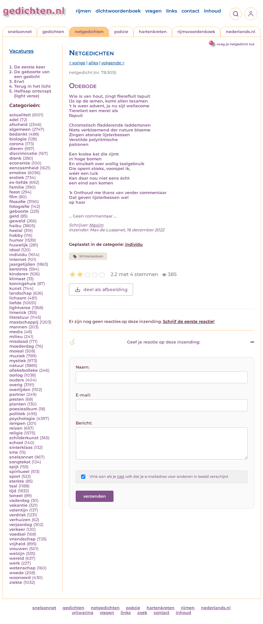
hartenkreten (153, 31)
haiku (15, 225)
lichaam (17, 298)
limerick (17, 312)
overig (15, 384)
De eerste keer (29, 67)
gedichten (53, 31)
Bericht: (84, 423)
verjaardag (20, 524)
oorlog (16, 375)
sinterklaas (21, 447)
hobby (16, 235)
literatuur (19, 317)
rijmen (83, 11)
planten (17, 404)
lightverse (19, 307)
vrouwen (18, 548)
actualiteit (20, 114)
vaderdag (19, 500)
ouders (16, 380)
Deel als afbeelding (105, 289)
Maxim (96, 225)
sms (13, 452)
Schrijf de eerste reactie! (189, 321)
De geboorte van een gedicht (32, 74)
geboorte (19, 211)
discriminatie (23, 153)
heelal (15, 230)
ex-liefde (18, 182)
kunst (15, 288)
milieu (16, 336)
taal (13, 486)
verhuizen (19, 519)
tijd (12, 490)
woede (16, 572)
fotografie (19, 206)
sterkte (16, 481)
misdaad (18, 341)
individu (18, 254)
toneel (16, 495)
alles (93, 62)
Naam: (82, 367)
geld (14, 216)
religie (16, 433)
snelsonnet (20, 31)
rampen (17, 423)
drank (15, 158)
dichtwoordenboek (118, 11)
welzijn (17, 553)
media (16, 331)
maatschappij (23, 322)
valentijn (18, 510)
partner (17, 394)
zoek (142, 612)
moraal (16, 351)
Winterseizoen (91, 256)
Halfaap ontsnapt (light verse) (32, 93)
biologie (18, 139)
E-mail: (83, 395)
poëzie (121, 31)
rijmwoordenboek (196, 31)
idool (14, 249)
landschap (20, 293)
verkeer (17, 529)
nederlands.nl (240, 31)
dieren (16, 148)
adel (14, 119)
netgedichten (89, 31)
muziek (17, 355)
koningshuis (22, 283)
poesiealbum (23, 408)
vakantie (18, 505)
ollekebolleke (23, 370)
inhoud (212, 11)
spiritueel (19, 471)
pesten (16, 399)
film (13, 196)
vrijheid (17, 543)
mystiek (17, 360)
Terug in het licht (32, 86)
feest (14, 192)
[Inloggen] (250, 13)
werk (14, 563)
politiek (17, 413)
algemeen (20, 129)
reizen (15, 428)
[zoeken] (236, 14)
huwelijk (18, 245)
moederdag (21, 346)
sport (14, 476)
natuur (16, 365)
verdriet (17, 515)
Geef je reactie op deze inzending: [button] (163, 342)
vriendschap (22, 539)
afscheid (18, 124)
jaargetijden (22, 264)
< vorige (77, 62)
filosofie (17, 201)
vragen (153, 11)
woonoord (20, 577)
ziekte (15, 582)
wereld (16, 558)
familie (16, 187)
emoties (17, 172)
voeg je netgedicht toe (235, 44)
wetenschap (22, 568)
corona (16, 143)
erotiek (16, 177)
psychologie (22, 418)
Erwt (19, 81)
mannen (18, 327)
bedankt (18, 134)
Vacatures (21, 51)
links (171, 11)
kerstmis (18, 269)
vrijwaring (82, 612)
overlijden (19, 389)
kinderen (19, 274)
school (16, 442)
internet (17, 259)
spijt (14, 466)
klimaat (17, 278)
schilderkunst (23, 437)
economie (19, 163)
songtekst (19, 461)
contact (190, 11)
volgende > (112, 62)
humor (16, 240)
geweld (17, 220)
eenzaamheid (23, 167)
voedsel (17, 534)
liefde (15, 302)
